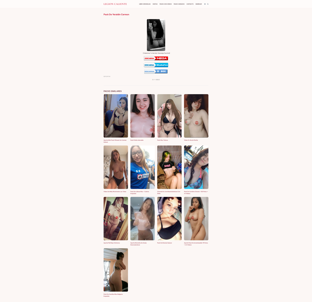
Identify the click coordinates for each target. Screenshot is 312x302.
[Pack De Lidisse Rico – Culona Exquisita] (142, 167)
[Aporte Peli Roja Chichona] (116, 218)
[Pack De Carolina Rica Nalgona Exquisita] (116, 270)
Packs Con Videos (166, 4)
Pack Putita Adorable (136, 140)
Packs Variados (179, 4)
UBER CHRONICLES (145, 4)
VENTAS (155, 4)
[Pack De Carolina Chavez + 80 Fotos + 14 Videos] (196, 167)
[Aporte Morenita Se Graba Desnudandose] (142, 218)
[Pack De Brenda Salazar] (169, 218)
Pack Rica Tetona (162, 140)
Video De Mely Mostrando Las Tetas (115, 191)
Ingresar (199, 4)
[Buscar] (207, 4)
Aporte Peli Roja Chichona (112, 243)
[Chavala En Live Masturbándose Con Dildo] (169, 167)
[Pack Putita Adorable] (142, 116)
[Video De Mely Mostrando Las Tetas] (116, 167)
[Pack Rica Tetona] (169, 116)
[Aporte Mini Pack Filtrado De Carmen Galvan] (116, 116)
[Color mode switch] (205, 4)
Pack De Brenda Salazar (164, 243)
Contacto (190, 4)
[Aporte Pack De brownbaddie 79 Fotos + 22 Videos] (196, 218)
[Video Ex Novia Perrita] (196, 116)
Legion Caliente (115, 4)
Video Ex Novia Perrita (191, 140)
